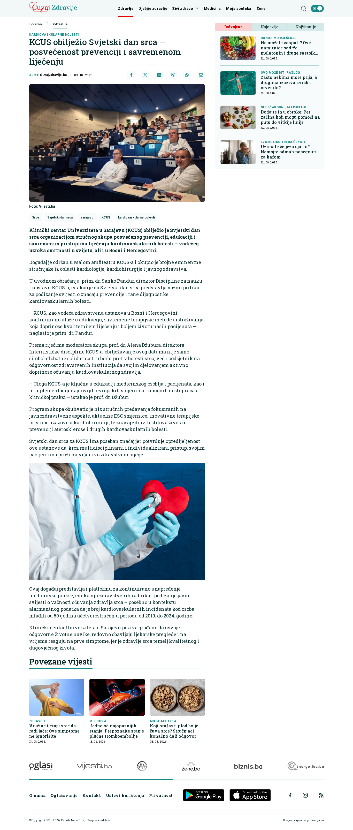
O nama (37, 795)
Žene (261, 8)
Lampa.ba (317, 820)
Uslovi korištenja (125, 795)
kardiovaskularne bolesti (136, 217)
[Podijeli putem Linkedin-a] (159, 75)
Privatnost (161, 795)
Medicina (212, 8)
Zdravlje (125, 8)
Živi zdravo (182, 8)
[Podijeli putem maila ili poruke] (201, 75)
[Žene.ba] (191, 766)
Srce (35, 217)
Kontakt (91, 795)
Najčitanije (306, 27)
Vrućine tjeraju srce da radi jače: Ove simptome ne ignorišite (54, 731)
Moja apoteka (238, 8)
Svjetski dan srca (60, 217)
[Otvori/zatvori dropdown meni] (196, 8)
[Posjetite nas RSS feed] (321, 795)
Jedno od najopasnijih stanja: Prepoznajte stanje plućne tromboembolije (116, 731)
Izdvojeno (233, 27)
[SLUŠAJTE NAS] (142, 766)
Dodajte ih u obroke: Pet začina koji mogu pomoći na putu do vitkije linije (290, 117)
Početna (35, 24)
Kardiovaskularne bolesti (54, 34)
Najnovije (269, 27)
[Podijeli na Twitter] (145, 75)
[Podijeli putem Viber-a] (173, 75)
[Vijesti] (94, 766)
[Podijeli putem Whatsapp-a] (187, 75)
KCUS (106, 217)
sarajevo (87, 217)
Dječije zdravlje (153, 8)
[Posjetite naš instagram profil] (305, 795)
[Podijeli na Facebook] (131, 75)
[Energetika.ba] (305, 766)
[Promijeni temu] (317, 8)
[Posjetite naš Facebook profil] (290, 795)
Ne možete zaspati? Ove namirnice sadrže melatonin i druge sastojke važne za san (289, 48)
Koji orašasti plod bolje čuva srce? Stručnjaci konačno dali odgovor (174, 731)
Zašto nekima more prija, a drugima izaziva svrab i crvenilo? (289, 82)
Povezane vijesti (61, 661)
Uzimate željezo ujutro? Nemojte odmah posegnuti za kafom (289, 152)
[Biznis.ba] (248, 766)
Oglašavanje (64, 795)
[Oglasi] (40, 766)
